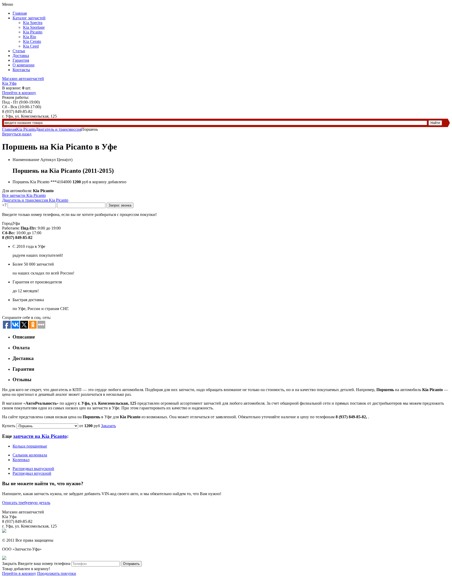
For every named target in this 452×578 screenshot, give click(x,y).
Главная (20, 13)
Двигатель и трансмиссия (58, 129)
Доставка (21, 55)
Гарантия (21, 60)
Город (7, 223)
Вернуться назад (16, 134)
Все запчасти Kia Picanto (24, 195)
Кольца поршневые (30, 446)
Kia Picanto (32, 32)
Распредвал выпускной (33, 468)
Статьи (19, 51)
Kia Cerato (32, 41)
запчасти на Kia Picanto (40, 436)
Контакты (21, 69)
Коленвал (21, 459)
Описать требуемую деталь (26, 502)
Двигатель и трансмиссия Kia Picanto (35, 200)
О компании (24, 65)
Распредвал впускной (32, 473)
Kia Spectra (32, 22)
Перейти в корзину (19, 92)
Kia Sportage (34, 27)
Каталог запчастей (29, 18)
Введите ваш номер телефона (44, 563)
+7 (4, 205)
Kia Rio (29, 37)
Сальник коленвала (30, 455)
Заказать (108, 426)
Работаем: (11, 228)
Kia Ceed (31, 46)
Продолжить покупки (56, 573)
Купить (8, 426)
